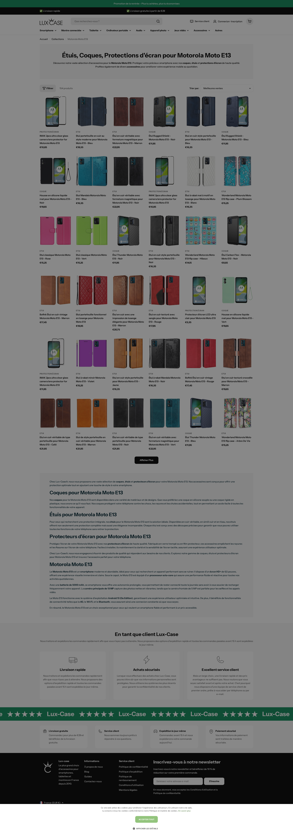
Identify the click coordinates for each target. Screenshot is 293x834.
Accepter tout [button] (146, 819)
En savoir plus (184, 810)
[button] (146, 828)
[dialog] (146, 819)
